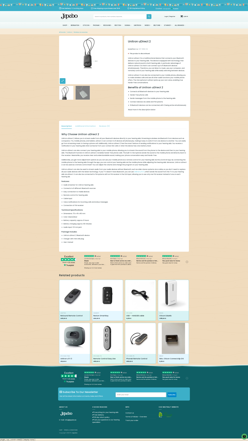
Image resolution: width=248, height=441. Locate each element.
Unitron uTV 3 (139, 172)
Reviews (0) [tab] (104, 126)
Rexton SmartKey (100, 316)
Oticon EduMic (165, 316)
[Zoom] (62, 81)
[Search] (149, 16)
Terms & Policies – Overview (136, 417)
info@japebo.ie (70, 420)
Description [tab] (66, 126)
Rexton (118, 25)
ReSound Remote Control (71, 316)
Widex (147, 25)
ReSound (107, 25)
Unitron (137, 25)
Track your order (131, 420)
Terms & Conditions (71, 430)
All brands (179, 25)
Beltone (157, 25)
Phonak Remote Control (136, 358)
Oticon (86, 25)
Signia (127, 25)
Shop (65, 25)
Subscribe (171, 395)
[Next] (119, 60)
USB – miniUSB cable (135, 316)
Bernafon (75, 25)
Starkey (167, 25)
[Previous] (63, 60)
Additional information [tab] (85, 126)
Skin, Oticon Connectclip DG (171, 358)
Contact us (129, 413)
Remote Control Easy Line (104, 358)
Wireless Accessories (81, 32)
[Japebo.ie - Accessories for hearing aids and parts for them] (69, 16)
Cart (60, 430)
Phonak (96, 25)
